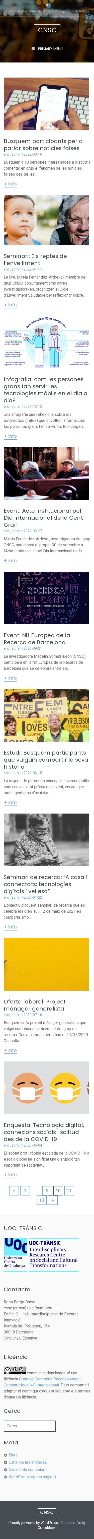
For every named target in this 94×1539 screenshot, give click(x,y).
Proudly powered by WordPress (33, 1523)
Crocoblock (46, 1528)
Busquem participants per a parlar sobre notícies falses (43, 144)
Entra (13, 1455)
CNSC (47, 30)
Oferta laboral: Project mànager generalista (35, 1005)
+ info (10, 184)
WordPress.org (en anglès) (32, 1477)
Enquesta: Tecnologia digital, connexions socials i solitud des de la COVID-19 (44, 1132)
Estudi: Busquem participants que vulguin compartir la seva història (46, 760)
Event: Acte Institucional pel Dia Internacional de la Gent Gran (43, 518)
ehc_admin (13, 154)
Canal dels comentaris (28, 1469)
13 (41, 1200)
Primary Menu (50, 48)
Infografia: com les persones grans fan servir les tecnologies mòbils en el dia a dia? (45, 389)
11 (69, 1190)
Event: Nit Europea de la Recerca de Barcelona (37, 638)
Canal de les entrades (28, 1462)
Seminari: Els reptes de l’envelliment (35, 259)
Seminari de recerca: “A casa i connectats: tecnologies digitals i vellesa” (45, 884)
